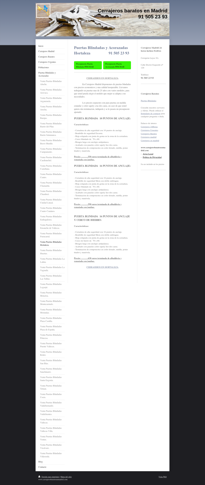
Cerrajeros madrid (148, 137)
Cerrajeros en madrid (150, 140)
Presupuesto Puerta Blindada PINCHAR (85, 65)
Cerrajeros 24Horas (149, 126)
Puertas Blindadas (148, 100)
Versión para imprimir (50, 476)
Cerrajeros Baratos (149, 133)
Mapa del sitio (66, 476)
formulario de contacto (151, 113)
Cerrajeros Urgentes (149, 130)
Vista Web (163, 476)
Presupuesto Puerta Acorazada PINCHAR (114, 65)
